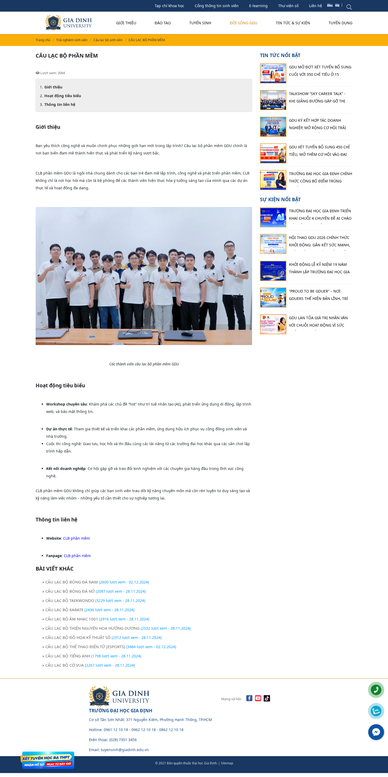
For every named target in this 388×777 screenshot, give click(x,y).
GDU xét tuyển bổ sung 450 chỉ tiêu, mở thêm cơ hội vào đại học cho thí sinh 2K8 (319, 152)
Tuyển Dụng (340, 22)
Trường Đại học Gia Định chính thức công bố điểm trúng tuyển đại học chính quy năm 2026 (320, 178)
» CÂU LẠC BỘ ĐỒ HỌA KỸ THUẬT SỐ (76, 637)
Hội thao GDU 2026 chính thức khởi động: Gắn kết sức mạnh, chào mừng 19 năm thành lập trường (319, 243)
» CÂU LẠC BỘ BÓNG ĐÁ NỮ (68, 591)
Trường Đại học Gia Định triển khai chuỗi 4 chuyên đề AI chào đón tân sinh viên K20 (320, 216)
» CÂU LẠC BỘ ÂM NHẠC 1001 (70, 618)
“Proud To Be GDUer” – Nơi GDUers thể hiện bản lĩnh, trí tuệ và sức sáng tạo (318, 296)
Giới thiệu (126, 22)
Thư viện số (288, 5)
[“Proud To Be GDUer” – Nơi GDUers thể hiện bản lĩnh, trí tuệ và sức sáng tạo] (273, 298)
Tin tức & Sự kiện (293, 22)
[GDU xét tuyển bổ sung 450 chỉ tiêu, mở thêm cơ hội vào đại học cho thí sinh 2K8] (273, 153)
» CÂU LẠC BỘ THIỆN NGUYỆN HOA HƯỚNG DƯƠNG (91, 628)
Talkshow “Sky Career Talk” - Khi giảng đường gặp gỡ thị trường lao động (317, 98)
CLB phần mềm (76, 538)
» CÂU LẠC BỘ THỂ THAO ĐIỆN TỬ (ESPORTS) (83, 646)
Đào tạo (163, 22)
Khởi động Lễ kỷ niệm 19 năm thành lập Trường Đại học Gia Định (319, 269)
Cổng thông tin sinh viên (217, 5)
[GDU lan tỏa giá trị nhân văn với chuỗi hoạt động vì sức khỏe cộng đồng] (273, 324)
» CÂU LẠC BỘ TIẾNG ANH (66, 655)
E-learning (258, 5)
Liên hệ (315, 5)
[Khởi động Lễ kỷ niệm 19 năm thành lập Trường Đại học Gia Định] (273, 271)
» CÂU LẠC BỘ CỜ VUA (63, 665)
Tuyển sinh (200, 22)
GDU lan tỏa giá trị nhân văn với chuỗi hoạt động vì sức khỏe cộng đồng (318, 323)
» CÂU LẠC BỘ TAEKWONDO (68, 600)
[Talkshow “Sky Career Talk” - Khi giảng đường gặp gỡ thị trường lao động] (273, 100)
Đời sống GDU (243, 22)
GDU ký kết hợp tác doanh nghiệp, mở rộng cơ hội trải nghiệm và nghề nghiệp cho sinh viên (317, 125)
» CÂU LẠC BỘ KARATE (62, 609)
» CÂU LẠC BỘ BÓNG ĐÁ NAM (70, 582)
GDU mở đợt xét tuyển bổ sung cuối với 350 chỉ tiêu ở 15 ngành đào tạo (320, 72)
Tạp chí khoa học (169, 5)
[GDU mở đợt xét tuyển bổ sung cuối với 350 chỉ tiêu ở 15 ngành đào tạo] (273, 73)
